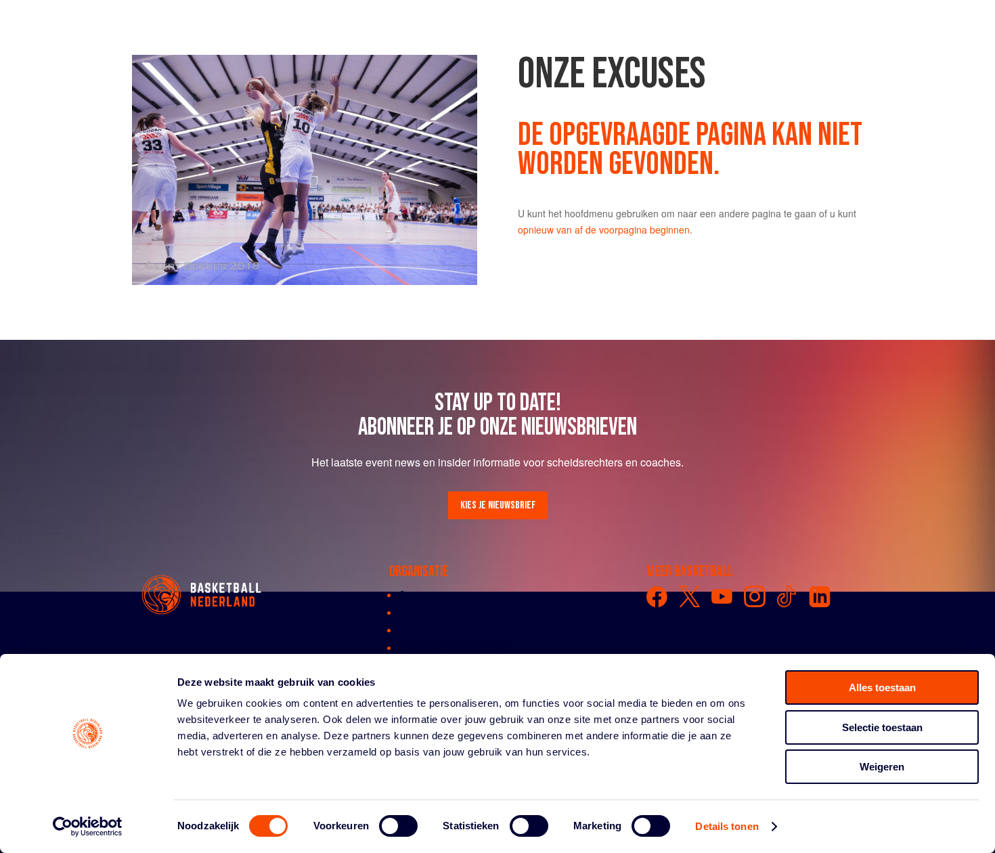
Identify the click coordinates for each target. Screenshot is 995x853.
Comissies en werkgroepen (457, 647)
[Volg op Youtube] (722, 596)
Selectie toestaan (882, 727)
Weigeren (882, 766)
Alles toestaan (882, 687)
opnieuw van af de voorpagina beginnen (604, 229)
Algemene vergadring (445, 612)
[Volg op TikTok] (787, 596)
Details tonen (726, 826)
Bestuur (415, 629)
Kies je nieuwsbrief (497, 505)
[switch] (398, 826)
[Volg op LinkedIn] (820, 596)
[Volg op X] (690, 596)
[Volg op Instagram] (755, 596)
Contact (415, 594)
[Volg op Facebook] (657, 596)
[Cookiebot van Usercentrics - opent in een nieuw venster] (87, 826)
